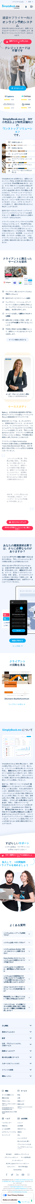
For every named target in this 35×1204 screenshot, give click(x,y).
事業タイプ (21, 1101)
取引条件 (9, 1154)
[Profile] (26, 6)
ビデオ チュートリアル (9, 1132)
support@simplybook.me (16, 1186)
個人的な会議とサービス (10, 1057)
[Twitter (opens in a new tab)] (12, 1174)
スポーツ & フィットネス (10, 1064)
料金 (19, 1095)
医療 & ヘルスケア (8, 1051)
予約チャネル (6, 1101)
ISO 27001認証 (23, 1166)
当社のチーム (22, 1129)
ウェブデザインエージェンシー (25, 1147)
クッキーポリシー (17, 1160)
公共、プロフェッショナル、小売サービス (12, 1045)
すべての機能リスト (8, 1095)
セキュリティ (11, 1166)
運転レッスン (6, 1076)
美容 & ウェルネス (8, 1032)
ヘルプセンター (6, 1123)
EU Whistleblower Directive (19, 1192)
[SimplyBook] (10, 7)
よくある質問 (6, 1129)
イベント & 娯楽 (7, 1070)
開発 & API (21, 1104)
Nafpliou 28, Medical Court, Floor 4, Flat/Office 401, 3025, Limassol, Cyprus (17, 1180)
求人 (19, 1135)
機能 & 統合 (5, 1098)
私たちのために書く (24, 1141)
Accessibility (17, 1170)
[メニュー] (31, 7)
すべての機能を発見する (17, 340)
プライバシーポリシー (11, 1157)
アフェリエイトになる (24, 1144)
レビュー (20, 1123)
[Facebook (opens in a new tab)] (6, 1174)
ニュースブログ (22, 1138)
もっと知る (16, 646)
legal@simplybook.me (21, 1188)
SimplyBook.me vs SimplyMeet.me (8, 1108)
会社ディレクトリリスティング (25, 1107)
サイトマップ (6, 1135)
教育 (3, 1038)
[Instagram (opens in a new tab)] (28, 1174)
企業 (19, 1098)
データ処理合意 (26, 1157)
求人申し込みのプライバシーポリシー (17, 1163)
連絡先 (20, 1132)
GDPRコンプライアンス (21, 1154)
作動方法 (4, 1126)
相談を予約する (17, 641)
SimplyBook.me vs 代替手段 (9, 1112)
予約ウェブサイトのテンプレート (9, 1104)
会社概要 (20, 1126)
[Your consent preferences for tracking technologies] (31, 1200)
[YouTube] (23, 1174)
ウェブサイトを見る (16, 704)
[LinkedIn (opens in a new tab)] (17, 1174)
